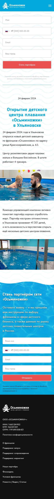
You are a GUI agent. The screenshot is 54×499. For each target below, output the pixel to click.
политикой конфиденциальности (35, 79)
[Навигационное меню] (49, 6)
